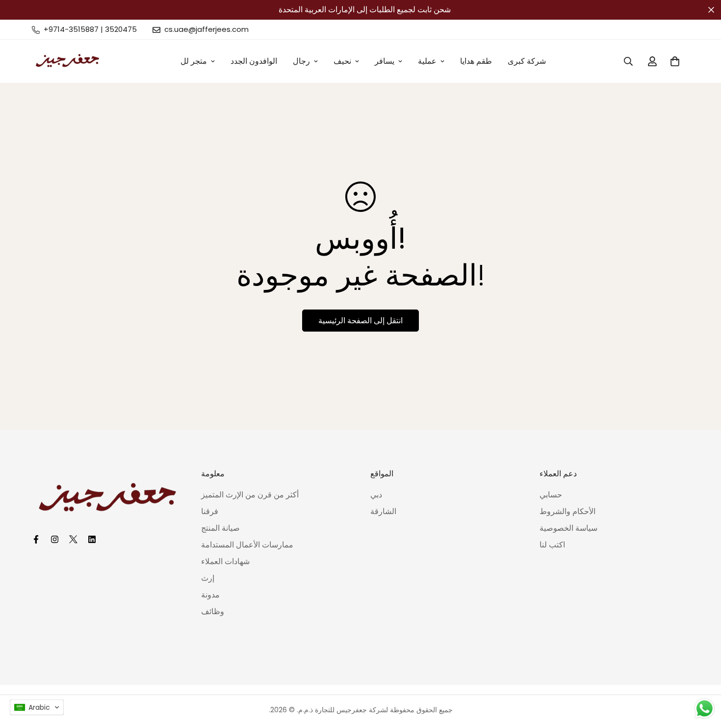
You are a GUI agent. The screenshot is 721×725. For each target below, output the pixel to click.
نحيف (342, 61)
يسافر (384, 61)
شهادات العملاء (225, 561)
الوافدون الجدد (254, 61)
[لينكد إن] (93, 539)
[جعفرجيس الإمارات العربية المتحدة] (67, 61)
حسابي (551, 494)
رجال (301, 61)
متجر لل (193, 61)
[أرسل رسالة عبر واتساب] (704, 708)
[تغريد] (74, 539)
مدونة (210, 594)
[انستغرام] (56, 539)
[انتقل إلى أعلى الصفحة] (702, 671)
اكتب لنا (552, 544)
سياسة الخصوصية (568, 528)
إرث (207, 578)
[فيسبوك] (37, 539)
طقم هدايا (476, 61)
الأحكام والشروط (567, 511)
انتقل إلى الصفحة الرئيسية (360, 320)
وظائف (212, 611)
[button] (37, 707)
